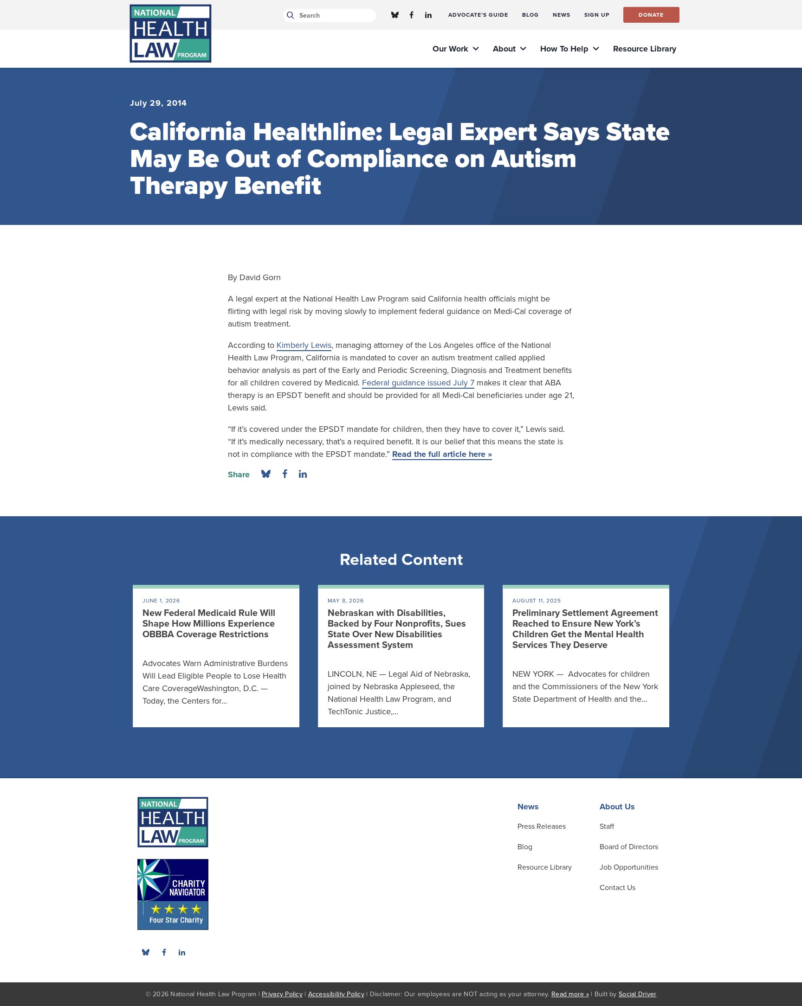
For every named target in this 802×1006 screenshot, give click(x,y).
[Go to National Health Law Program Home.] (170, 33)
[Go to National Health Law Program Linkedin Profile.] (428, 14)
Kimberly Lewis (304, 345)
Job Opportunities (629, 867)
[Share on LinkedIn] (303, 474)
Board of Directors (629, 847)
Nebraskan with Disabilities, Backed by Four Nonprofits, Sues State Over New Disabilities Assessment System (397, 629)
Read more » (570, 994)
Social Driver (637, 994)
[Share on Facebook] (284, 474)
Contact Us (617, 887)
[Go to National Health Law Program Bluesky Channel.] (395, 14)
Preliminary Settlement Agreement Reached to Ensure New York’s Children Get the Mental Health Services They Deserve (585, 629)
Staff (607, 826)
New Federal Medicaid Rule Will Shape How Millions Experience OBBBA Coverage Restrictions (208, 624)
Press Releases (541, 826)
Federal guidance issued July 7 (418, 383)
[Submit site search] (289, 15)
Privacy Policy (282, 994)
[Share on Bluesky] (266, 474)
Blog (524, 847)
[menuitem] (478, 15)
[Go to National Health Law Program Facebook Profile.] (411, 14)
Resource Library (544, 867)
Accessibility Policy (336, 994)
